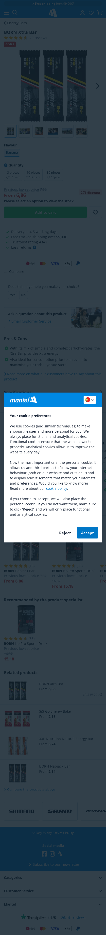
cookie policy (56, 488)
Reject (65, 532)
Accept (87, 532)
